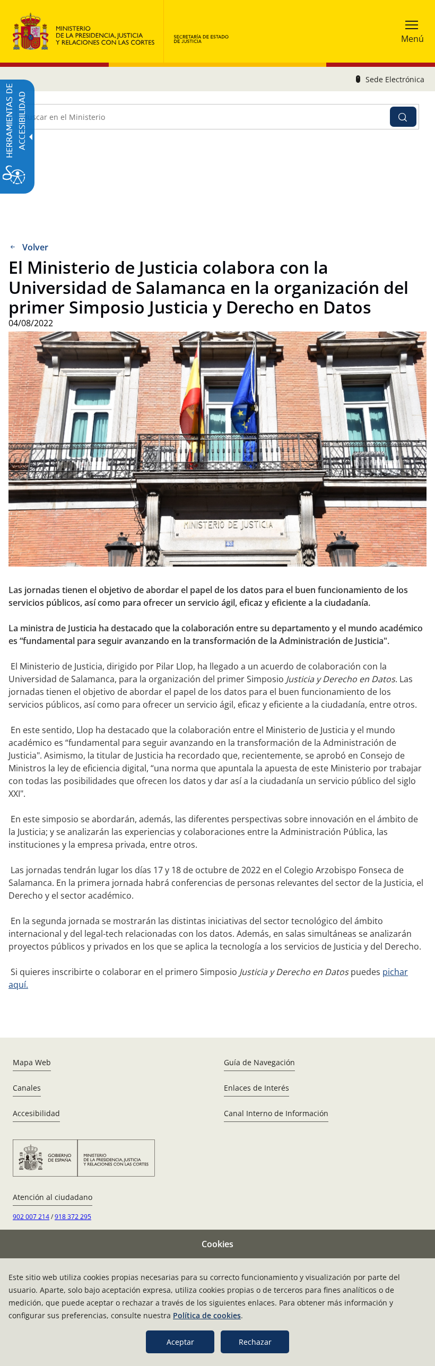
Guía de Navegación (259, 1062)
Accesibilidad (36, 1113)
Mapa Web (32, 1062)
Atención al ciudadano (52, 1197)
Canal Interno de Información (276, 1113)
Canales (27, 1088)
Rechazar (255, 1342)
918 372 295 (73, 1216)
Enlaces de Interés (256, 1088)
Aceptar (180, 1342)
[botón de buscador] (403, 117)
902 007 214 (31, 1216)
